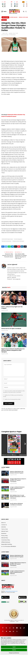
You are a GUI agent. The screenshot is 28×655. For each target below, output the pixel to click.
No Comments (6, 34)
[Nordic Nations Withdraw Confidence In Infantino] (5, 505)
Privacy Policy (4, 535)
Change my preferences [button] (14, 652)
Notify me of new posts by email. (12, 399)
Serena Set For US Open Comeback (11, 328)
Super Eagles (13, 17)
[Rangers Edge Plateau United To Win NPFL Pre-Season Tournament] (5, 480)
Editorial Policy (4, 537)
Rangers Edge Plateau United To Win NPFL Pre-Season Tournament (18, 480)
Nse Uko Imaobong (6, 241)
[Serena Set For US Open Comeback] (14, 320)
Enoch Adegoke (18, 239)
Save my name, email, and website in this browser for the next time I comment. (14, 391)
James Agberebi (12, 264)
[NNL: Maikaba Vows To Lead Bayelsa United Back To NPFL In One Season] (5, 497)
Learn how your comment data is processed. (13, 409)
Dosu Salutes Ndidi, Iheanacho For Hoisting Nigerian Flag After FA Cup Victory (21, 256)
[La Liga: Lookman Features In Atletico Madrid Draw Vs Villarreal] (5, 488)
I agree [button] (14, 646)
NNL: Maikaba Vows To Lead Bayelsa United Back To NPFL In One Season (17, 497)
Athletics (4, 19)
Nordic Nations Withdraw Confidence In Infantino (16, 504)
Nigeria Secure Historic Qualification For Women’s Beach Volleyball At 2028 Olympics (13, 350)
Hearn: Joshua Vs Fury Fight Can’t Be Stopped (11, 307)
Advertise (3, 527)
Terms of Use (4, 529)
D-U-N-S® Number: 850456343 (8, 546)
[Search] (24, 11)
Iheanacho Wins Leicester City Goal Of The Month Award (7, 255)
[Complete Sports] (15, 11)
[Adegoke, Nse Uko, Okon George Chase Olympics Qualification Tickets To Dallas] (14, 51)
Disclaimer (3, 533)
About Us (3, 522)
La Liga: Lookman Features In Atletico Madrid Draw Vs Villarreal (17, 488)
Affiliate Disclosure (5, 542)
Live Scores (5, 17)
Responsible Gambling (6, 544)
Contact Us (4, 524)
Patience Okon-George (18, 241)
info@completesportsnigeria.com (11, 591)
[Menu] (4, 11)
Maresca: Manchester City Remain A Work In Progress (16, 472)
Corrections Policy (5, 540)
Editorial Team (4, 531)
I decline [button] (14, 649)
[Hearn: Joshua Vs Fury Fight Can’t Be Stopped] (14, 298)
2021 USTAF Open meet (7, 239)
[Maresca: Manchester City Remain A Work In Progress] (5, 473)
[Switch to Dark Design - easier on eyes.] (26, 11)
